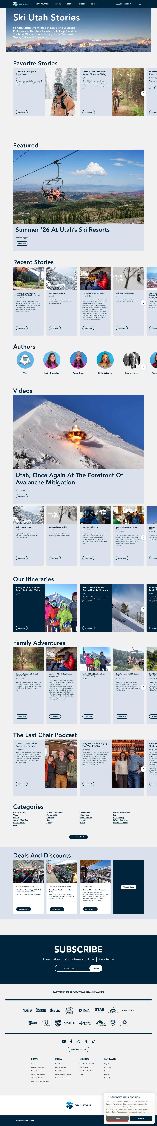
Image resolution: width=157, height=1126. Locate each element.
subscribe (96, 968)
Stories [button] (70, 4)
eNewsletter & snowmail (63, 1074)
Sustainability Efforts (62, 1078)
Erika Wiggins (105, 373)
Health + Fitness (120, 822)
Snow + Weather (20, 820)
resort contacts (60, 1071)
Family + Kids (19, 812)
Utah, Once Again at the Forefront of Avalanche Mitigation (69, 479)
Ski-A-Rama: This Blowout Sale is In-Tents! (61, 891)
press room (59, 1064)
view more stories (78, 837)
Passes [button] (82, 4)
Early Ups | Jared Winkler (125, 293)
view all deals (128, 887)
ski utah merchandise (38, 1074)
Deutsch (107, 1074)
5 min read (21, 112)
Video (15, 815)
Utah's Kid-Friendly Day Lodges (93, 293)
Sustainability (52, 815)
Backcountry (118, 817)
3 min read (54, 328)
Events (16, 817)
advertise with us (37, 1078)
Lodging (83, 820)
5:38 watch (121, 328)
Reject (117, 1118)
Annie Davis (78, 373)
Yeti (25, 373)
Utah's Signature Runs (57, 293)
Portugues (107, 1067)
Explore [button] (94, 4)
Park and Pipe (86, 817)
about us (34, 1064)
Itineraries (84, 815)
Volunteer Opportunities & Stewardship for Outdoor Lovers (28, 294)
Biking (49, 820)
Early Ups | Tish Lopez (90, 527)
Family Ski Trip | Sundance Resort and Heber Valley (94, 675)
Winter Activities (120, 820)
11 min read (122, 716)
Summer (50, 817)
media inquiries (60, 1067)
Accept (141, 1118)
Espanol (107, 1078)
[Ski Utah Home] (21, 4)
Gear (15, 825)
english (106, 1064)
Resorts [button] (57, 4)
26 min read (88, 628)
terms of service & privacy (40, 1081)
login (82, 1074)
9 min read (21, 496)
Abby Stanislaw (52, 373)
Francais (107, 1071)
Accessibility (85, 812)
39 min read (122, 558)
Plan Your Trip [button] (42, 4)
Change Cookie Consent (24, 1120)
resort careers (36, 1071)
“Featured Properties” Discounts (94, 890)
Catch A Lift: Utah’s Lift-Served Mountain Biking (27, 675)
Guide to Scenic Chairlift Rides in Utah (127, 675)
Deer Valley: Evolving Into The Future (127, 528)
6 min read (21, 328)
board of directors (37, 1067)
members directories (87, 1071)
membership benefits (87, 1064)
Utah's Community (54, 812)
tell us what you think (78, 1049)
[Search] (140, 4)
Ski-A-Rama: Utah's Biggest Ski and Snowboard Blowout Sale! (28, 891)
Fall (114, 815)
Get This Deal (23, 909)
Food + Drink (19, 822)
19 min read (22, 243)
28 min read (88, 112)
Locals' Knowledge (121, 812)
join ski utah (84, 1067)
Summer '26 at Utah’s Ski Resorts (63, 229)
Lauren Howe (132, 373)
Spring (49, 822)
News (82, 822)
